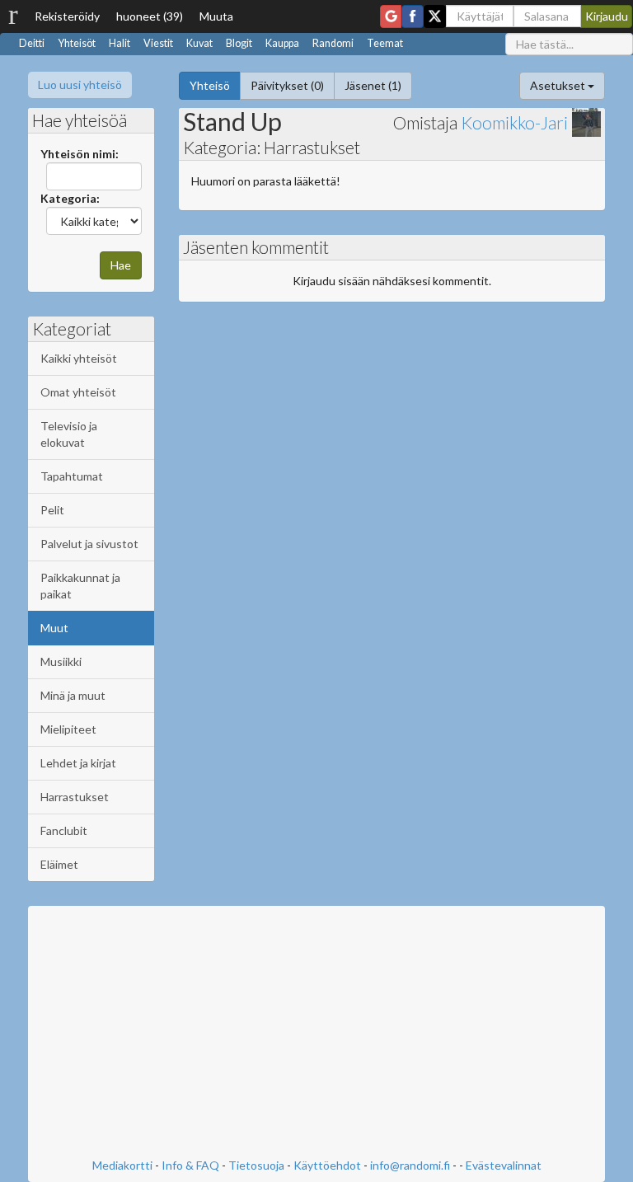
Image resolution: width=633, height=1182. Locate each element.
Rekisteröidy (67, 16)
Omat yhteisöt (78, 392)
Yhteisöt (77, 43)
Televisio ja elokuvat (68, 434)
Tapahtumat (71, 476)
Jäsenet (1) (373, 85)
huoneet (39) (149, 16)
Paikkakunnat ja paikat (80, 585)
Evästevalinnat (504, 1165)
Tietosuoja (256, 1165)
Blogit (239, 43)
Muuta (216, 16)
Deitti (32, 43)
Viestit (158, 43)
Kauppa (282, 43)
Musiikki (61, 661)
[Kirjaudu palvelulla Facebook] (412, 16)
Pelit (52, 510)
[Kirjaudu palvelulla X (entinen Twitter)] (435, 16)
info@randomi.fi (410, 1165)
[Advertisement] (316, 1033)
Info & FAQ (190, 1165)
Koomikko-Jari (514, 122)
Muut (54, 628)
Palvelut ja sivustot (89, 544)
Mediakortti (122, 1165)
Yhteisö (210, 85)
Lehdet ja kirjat (78, 763)
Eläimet (59, 864)
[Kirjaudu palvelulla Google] (390, 16)
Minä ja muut (73, 695)
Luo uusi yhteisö (80, 84)
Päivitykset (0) (287, 85)
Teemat (385, 43)
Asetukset (559, 85)
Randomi (333, 43)
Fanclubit (63, 830)
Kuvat (199, 43)
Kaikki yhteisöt (78, 358)
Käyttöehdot (327, 1165)
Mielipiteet (68, 729)
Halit (119, 43)
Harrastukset (74, 797)
